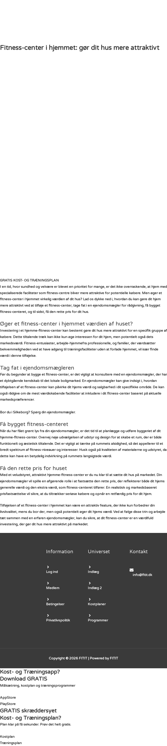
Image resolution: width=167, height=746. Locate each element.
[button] (29, 280)
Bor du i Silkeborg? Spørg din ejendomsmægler (37, 412)
